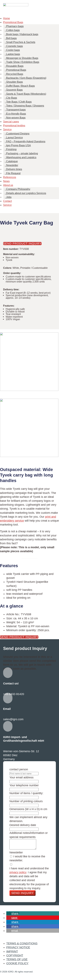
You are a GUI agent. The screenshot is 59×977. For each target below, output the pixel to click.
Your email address (21, 777)
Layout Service (14, 137)
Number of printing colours (26, 801)
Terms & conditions (21, 943)
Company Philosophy (18, 189)
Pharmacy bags (15, 26)
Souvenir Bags (14, 89)
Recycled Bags (14, 74)
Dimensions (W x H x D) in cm (28, 809)
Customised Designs (17, 133)
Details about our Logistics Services (26, 193)
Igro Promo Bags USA (18, 145)
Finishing (11, 149)
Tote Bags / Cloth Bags (19, 101)
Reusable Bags (14, 66)
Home (6, 18)
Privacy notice (18, 947)
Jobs (8, 197)
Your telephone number (24, 785)
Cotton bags (13, 30)
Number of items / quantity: (26, 793)
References (9, 177)
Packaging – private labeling (22, 153)
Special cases (11, 121)
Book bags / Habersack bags (22, 34)
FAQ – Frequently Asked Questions (25, 141)
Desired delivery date (22, 825)
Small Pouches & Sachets (20, 42)
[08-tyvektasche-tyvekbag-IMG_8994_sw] (29, 428)
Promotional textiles (14, 125)
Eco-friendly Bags (16, 113)
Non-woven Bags (15, 117)
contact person (18, 769)
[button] (12, 913)
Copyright (14, 955)
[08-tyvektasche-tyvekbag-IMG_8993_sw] (29, 361)
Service (7, 129)
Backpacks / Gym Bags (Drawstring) (26, 78)
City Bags (11, 97)
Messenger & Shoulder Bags (22, 58)
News (6, 181)
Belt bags (11, 38)
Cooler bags (13, 50)
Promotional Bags (13, 22)
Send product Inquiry (22, 243)
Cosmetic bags (14, 46)
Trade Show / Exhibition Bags (22, 62)
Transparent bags (16, 109)
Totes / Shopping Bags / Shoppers (25, 105)
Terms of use (17, 959)
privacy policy (17, 872)
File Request (13, 173)
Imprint (12, 951)
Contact (7, 201)
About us (8, 185)
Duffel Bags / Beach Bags (20, 85)
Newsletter (12, 165)
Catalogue (12, 161)
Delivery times (14, 169)
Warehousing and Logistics (21, 157)
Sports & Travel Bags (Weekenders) (26, 94)
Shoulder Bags (14, 82)
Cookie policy (17, 963)
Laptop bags (13, 54)
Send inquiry (22, 893)
